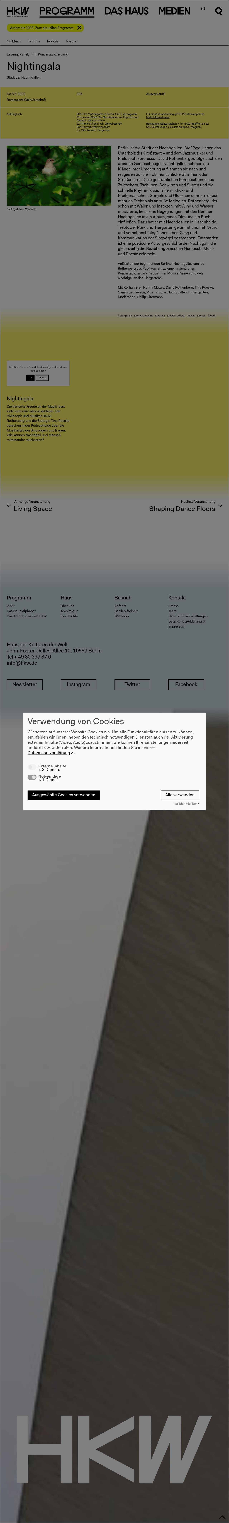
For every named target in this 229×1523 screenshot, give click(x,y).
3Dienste (49, 770)
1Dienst (48, 780)
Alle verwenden (180, 795)
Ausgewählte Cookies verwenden (63, 795)
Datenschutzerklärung (49, 753)
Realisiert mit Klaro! (185, 804)
